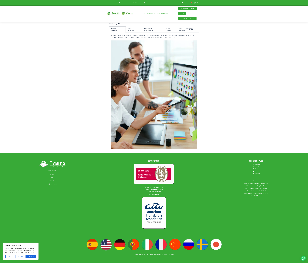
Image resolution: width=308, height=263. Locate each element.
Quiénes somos (124, 3)
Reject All (20, 256)
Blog (145, 3)
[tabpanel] (154, 92)
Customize (10, 256)
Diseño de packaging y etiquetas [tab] (186, 29)
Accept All (31, 256)
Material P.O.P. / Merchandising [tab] (149, 29)
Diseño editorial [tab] (168, 29)
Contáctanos (154, 3)
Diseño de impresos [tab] (131, 29)
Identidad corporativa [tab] (114, 29)
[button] (303, 258)
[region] (20, 251)
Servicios (135, 3)
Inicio (113, 3)
